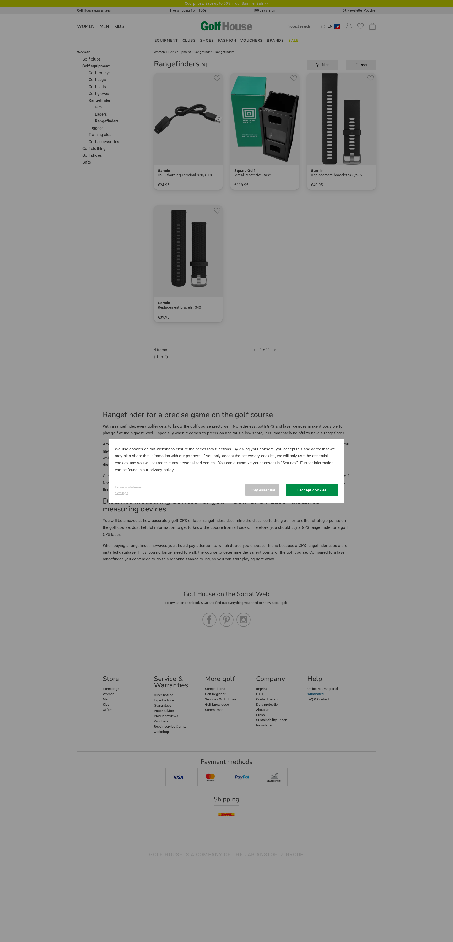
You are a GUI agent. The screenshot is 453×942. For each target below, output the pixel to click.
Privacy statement (129, 487)
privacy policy (161, 469)
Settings (121, 493)
